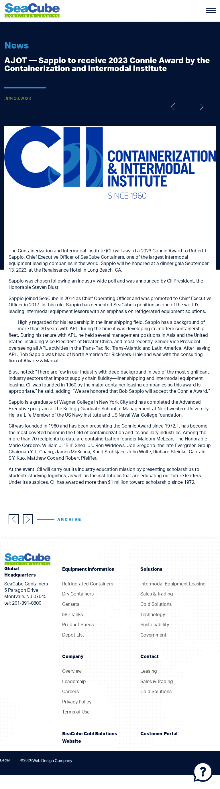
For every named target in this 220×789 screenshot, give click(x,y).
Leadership (74, 681)
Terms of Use (76, 712)
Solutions (151, 569)
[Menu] (211, 10)
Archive (69, 520)
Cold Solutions (156, 604)
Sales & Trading (156, 594)
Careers (70, 691)
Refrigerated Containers (87, 584)
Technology (152, 614)
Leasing (148, 671)
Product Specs (78, 624)
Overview (72, 671)
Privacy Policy (76, 702)
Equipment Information (88, 569)
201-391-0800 (26, 603)
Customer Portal (159, 734)
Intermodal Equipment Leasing (173, 584)
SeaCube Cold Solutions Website (89, 738)
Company (73, 656)
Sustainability (154, 624)
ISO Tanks (72, 614)
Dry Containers (78, 594)
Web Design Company (52, 761)
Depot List (73, 635)
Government (153, 635)
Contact (149, 656)
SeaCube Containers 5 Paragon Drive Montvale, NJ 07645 (26, 590)
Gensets (70, 604)
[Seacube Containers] (32, 9)
